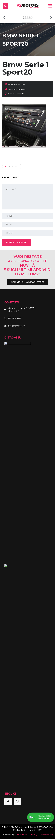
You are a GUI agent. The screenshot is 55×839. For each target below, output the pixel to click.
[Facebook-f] (8, 801)
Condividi (14, 166)
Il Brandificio (21, 834)
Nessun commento (16, 94)
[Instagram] (17, 801)
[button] (4, 17)
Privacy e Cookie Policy (41, 834)
